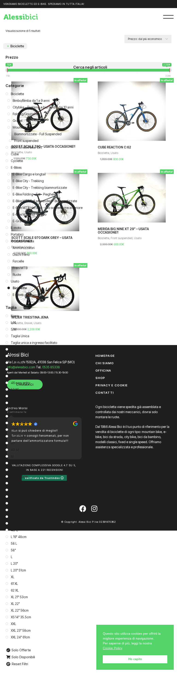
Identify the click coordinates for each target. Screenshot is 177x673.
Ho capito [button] (135, 659)
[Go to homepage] (20, 17)
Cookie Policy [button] (112, 648)
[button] (168, 17)
